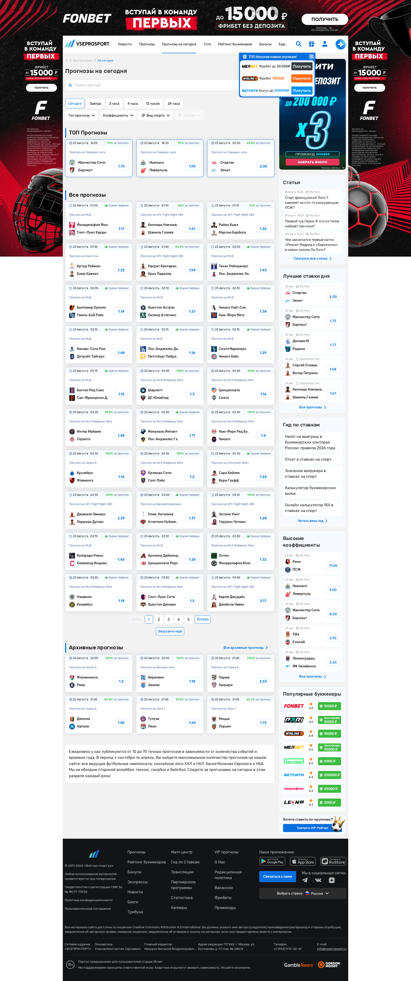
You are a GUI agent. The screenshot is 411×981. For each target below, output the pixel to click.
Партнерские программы (183, 885)
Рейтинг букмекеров (235, 44)
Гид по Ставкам (185, 862)
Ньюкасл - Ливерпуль (170, 158)
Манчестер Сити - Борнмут (98, 158)
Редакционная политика (228, 875)
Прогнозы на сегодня (179, 44)
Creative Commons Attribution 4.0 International (166, 927)
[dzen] (332, 880)
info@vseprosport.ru (331, 949)
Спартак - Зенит (240, 158)
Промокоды (225, 907)
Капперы (179, 907)
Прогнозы (147, 44)
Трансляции (182, 872)
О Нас (220, 862)
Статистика (182, 897)
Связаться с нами (277, 877)
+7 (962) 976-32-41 (288, 949)
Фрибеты (223, 897)
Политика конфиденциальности (89, 900)
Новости (125, 44)
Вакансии (224, 887)
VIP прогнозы (227, 852)
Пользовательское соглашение (88, 908)
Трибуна (135, 912)
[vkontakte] (318, 880)
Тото (207, 44)
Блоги (132, 902)
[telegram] (305, 880)
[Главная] (66, 60)
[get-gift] (311, 44)
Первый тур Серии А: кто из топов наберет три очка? (312, 221)
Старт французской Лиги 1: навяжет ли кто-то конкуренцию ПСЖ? (312, 200)
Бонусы (265, 44)
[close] (311, 56)
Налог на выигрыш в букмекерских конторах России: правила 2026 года (310, 442)
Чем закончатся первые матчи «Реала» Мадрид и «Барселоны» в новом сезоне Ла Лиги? (312, 242)
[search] (298, 44)
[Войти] (325, 44)
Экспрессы (137, 882)
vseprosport (87, 44)
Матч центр (181, 852)
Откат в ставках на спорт (308, 459)
